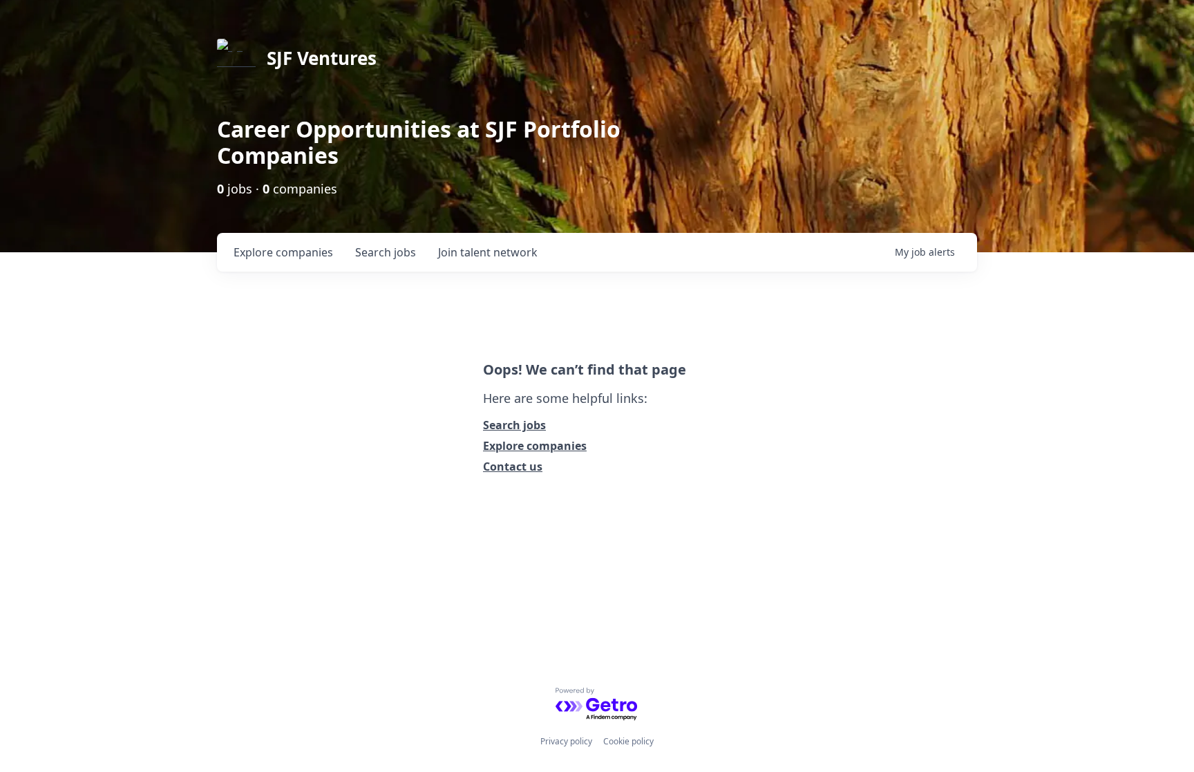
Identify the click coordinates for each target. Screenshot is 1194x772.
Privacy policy (566, 741)
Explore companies (535, 445)
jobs (385, 252)
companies (283, 252)
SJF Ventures (322, 58)
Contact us (512, 466)
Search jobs (514, 425)
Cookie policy (628, 741)
